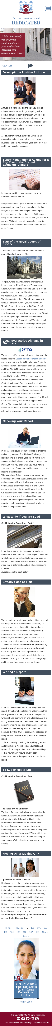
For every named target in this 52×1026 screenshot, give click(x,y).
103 (5, 932)
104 (12, 932)
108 (37, 932)
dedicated (26, 22)
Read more (45, 85)
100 (32, 928)
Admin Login (26, 1002)
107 (31, 932)
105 (18, 932)
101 (39, 928)
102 (45, 928)
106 (24, 932)
